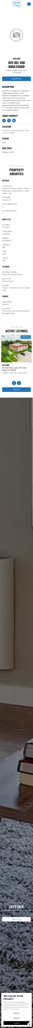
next (19, 383)
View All (16, 389)
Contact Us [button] (16, 919)
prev (14, 383)
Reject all (16, 1013)
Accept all (16, 1023)
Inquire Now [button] (16, 79)
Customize (16, 1018)
